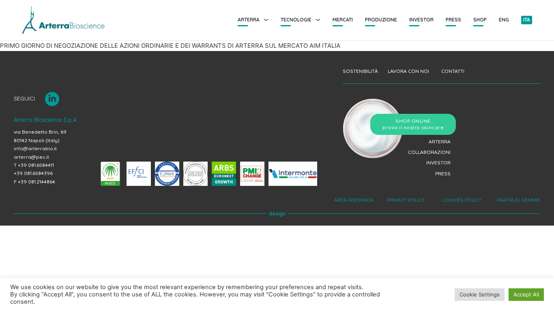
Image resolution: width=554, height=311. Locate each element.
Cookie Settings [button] (480, 294)
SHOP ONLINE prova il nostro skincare (413, 124)
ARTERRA (440, 141)
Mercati (343, 20)
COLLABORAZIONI (429, 152)
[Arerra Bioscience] (63, 20)
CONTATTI (452, 71)
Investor (421, 20)
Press (453, 20)
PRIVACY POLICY (406, 200)
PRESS (443, 173)
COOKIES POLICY (461, 200)
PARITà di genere (517, 200)
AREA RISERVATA (354, 200)
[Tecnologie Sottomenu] (318, 19)
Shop (480, 20)
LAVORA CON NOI (408, 71)
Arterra (249, 20)
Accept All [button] (526, 294)
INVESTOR (438, 163)
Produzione (381, 20)
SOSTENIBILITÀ (360, 71)
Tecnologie (296, 20)
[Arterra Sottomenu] (266, 19)
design (277, 214)
